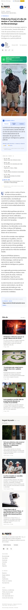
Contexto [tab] (22, 123)
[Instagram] (7, 548)
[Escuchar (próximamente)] (12, 50)
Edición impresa (7, 545)
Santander (4, 560)
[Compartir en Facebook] (2, 50)
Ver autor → (23, 317)
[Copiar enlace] (9, 50)
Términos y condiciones (8, 590)
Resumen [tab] (6, 123)
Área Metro (5, 558)
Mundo (4, 564)
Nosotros (4, 573)
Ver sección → (5, 423)
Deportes (4, 566)
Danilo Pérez (6, 44)
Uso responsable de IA (7, 595)
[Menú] (25, 7)
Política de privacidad (7, 592)
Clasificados (5, 579)
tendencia (8, 11)
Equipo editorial (6, 575)
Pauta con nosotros (7, 580)
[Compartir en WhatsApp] (6, 50)
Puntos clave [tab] (13, 124)
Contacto (16, 545)
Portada (3, 11)
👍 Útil (5, 145)
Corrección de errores (7, 597)
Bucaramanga (5, 556)
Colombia (4, 562)
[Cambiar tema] (2, 4)
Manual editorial (6, 593)
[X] (11, 548)
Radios (4, 577)
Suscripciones (5, 582)
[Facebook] (3, 548)
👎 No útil (10, 145)
